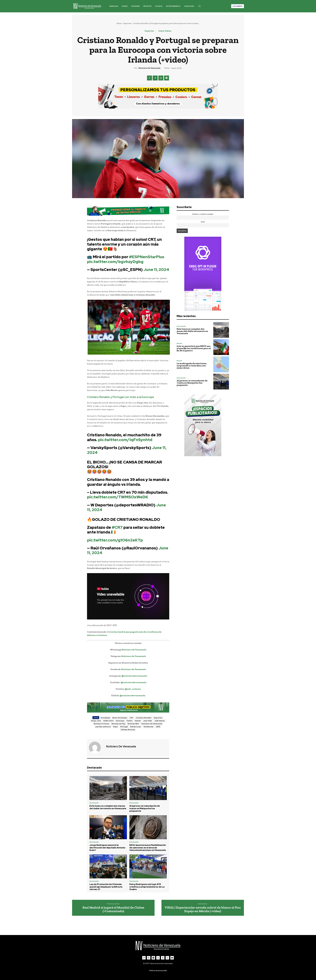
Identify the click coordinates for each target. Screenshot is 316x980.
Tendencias (148, 727)
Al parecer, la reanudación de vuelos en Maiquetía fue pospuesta (144, 808)
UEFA (158, 727)
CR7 (131, 718)
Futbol (129, 721)
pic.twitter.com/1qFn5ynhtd (125, 439)
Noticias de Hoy (118, 724)
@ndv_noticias (133, 689)
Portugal (124, 727)
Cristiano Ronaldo (143, 718)
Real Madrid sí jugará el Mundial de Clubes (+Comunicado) (113, 909)
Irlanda (138, 721)
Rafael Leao (135, 727)
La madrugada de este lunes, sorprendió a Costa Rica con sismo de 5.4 (192, 365)
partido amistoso (103, 727)
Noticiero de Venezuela (149, 68)
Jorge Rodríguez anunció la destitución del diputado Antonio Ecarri (107, 847)
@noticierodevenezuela (134, 675)
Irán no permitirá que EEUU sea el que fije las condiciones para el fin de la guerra (194, 348)
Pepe (115, 727)
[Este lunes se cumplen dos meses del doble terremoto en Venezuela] (108, 788)
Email (203, 222)
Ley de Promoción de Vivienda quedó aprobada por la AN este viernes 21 (105, 887)
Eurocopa (120, 721)
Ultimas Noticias (128, 730)
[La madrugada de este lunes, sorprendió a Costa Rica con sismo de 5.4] (221, 364)
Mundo (179, 343)
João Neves (159, 721)
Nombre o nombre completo (202, 214)
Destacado (94, 803)
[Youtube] (172, 957)
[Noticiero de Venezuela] (96, 747)
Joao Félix (147, 721)
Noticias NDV (133, 724)
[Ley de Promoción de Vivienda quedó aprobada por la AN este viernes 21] (108, 866)
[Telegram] (166, 78)
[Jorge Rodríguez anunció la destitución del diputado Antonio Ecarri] (108, 827)
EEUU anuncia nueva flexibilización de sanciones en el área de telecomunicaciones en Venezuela (147, 847)
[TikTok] (158, 957)
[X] (155, 78)
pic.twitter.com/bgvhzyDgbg (115, 261)
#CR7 (117, 527)
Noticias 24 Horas (101, 724)
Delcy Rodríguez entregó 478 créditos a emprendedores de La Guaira (146, 887)
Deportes (127, 23)
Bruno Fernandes (119, 718)
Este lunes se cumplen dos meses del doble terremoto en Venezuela (107, 807)
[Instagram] (148, 957)
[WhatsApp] (160, 78)
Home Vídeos (164, 31)
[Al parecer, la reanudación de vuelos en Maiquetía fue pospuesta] (148, 788)
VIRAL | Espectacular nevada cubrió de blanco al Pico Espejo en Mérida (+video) (203, 909)
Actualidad (105, 718)
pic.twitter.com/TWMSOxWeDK (117, 497)
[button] (199, 6)
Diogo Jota (96, 721)
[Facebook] (149, 78)
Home (119, 23)
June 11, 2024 (156, 269)
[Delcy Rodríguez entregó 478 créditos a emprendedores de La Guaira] (148, 866)
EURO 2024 (108, 721)
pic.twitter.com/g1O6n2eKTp (115, 540)
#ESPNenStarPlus (146, 256)
